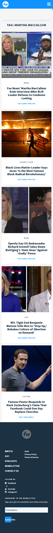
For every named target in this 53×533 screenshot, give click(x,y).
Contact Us (12, 470)
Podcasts (11, 461)
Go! (7, 456)
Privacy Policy (31, 454)
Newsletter (12, 465)
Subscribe (8, 519)
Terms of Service (31, 457)
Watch (9, 451)
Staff (27, 451)
